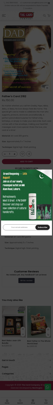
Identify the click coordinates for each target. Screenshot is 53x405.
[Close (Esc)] (49, 3)
